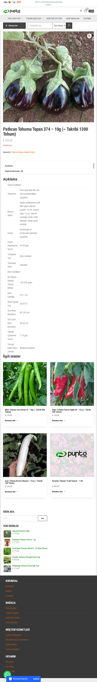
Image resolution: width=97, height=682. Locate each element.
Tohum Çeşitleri (12, 613)
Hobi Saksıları (11, 622)
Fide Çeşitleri (11, 608)
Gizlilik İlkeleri (11, 644)
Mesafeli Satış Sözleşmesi (17, 639)
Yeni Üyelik (10, 671)
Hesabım (9, 595)
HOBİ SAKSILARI (72, 18)
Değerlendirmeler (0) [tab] (14, 171)
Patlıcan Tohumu (17, 152)
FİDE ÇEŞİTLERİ (14, 18)
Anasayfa (10, 586)
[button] (89, 36)
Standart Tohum (29, 152)
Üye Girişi (10, 666)
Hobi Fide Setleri (13, 617)
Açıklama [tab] (9, 166)
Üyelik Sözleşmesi (13, 635)
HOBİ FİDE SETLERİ (54, 18)
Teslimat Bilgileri (12, 649)
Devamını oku (10, 421)
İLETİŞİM (87, 18)
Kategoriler (13, 25)
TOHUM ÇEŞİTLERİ (33, 18)
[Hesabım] (81, 11)
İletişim (9, 591)
